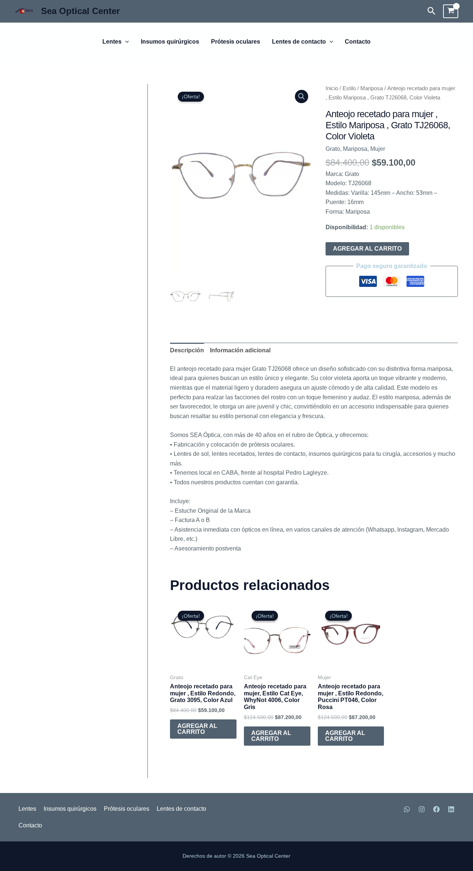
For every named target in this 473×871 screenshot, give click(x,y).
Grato (333, 149)
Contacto (358, 42)
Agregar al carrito (367, 248)
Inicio (332, 88)
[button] (431, 11)
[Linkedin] (451, 809)
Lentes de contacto (299, 42)
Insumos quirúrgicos (170, 42)
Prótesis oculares (235, 42)
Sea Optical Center (80, 11)
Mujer (377, 149)
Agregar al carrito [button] (197, 729)
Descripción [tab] (187, 350)
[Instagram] (421, 809)
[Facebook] (436, 809)
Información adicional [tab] (240, 350)
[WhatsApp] (407, 809)
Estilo (349, 88)
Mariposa (371, 88)
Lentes (112, 42)
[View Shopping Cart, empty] (450, 11)
